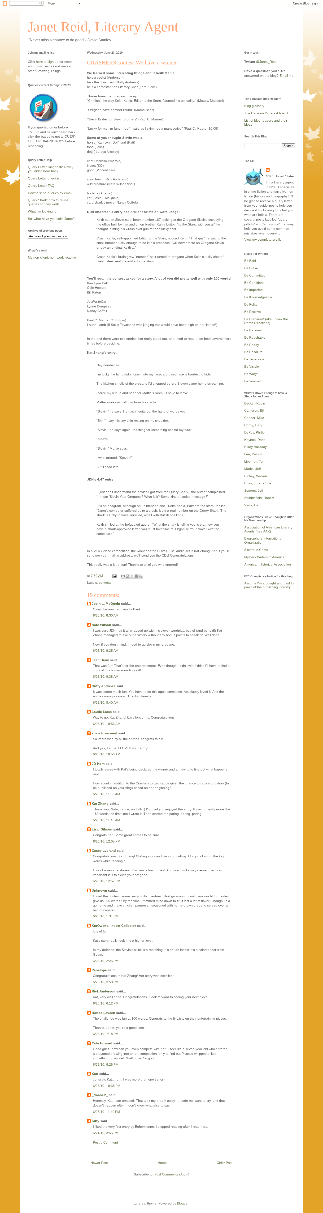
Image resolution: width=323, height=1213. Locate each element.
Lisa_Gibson (102, 829)
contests (105, 582)
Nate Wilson (101, 625)
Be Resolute (253, 352)
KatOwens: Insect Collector (114, 926)
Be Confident (254, 283)
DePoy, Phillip (254, 432)
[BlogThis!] (127, 576)
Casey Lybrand (104, 850)
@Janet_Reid (266, 62)
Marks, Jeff (252, 469)
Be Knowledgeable (258, 297)
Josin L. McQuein (106, 603)
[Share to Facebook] (136, 576)
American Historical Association (267, 564)
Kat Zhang (100, 803)
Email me (286, 75)
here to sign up (47, 62)
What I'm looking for (43, 211)
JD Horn (98, 764)
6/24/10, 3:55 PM (105, 1133)
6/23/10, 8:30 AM (105, 615)
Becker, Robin (254, 403)
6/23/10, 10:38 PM (106, 1086)
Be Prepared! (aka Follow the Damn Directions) (266, 321)
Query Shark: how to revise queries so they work (48, 202)
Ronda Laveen (103, 1013)
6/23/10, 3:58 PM (105, 982)
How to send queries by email (50, 193)
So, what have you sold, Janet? (51, 219)
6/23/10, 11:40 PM (106, 1112)
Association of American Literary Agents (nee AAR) (268, 529)
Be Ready (251, 345)
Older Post (224, 1163)
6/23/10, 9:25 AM (105, 650)
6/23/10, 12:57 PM (106, 881)
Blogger (182, 1203)
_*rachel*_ (100, 1095)
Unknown (99, 890)
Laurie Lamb (102, 712)
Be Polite (251, 304)
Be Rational (253, 330)
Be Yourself (252, 381)
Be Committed (255, 275)
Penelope (99, 970)
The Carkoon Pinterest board (266, 113)
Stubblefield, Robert (259, 498)
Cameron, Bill (254, 410)
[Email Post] (114, 576)
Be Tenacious (254, 359)
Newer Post (99, 1163)
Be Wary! (251, 374)
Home (162, 1163)
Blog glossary (254, 106)
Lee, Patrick (253, 454)
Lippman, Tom (255, 461)
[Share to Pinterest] (141, 576)
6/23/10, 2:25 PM (105, 961)
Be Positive (252, 312)
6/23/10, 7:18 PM (105, 1034)
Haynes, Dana (255, 440)
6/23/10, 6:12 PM (105, 1003)
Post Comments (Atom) (171, 1174)
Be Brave (251, 268)
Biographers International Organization (263, 540)
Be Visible (251, 366)
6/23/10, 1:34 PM (105, 916)
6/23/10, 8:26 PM (105, 1064)
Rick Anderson (103, 991)
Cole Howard (102, 1043)
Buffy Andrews (103, 686)
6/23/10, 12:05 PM (106, 841)
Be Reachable (254, 337)
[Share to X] (132, 576)
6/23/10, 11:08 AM (106, 794)
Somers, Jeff (253, 490)
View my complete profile (263, 239)
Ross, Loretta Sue (257, 483)
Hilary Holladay (255, 447)
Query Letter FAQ (41, 185)
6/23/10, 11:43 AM (106, 820)
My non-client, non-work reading (52, 257)
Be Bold (250, 261)
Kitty (95, 1121)
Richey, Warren (255, 476)
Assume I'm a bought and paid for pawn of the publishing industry (269, 585)
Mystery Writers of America (264, 557)
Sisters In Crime (256, 550)
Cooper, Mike (254, 418)
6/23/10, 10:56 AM (106, 724)
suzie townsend (104, 733)
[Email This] (123, 576)
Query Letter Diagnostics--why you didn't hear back (50, 169)
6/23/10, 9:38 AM (105, 676)
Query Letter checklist (44, 178)
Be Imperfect (253, 290)
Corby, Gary (253, 425)
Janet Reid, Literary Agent (103, 26)
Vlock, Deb (252, 505)
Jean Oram (100, 660)
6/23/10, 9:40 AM (105, 702)
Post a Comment (105, 1142)
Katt (95, 1074)
